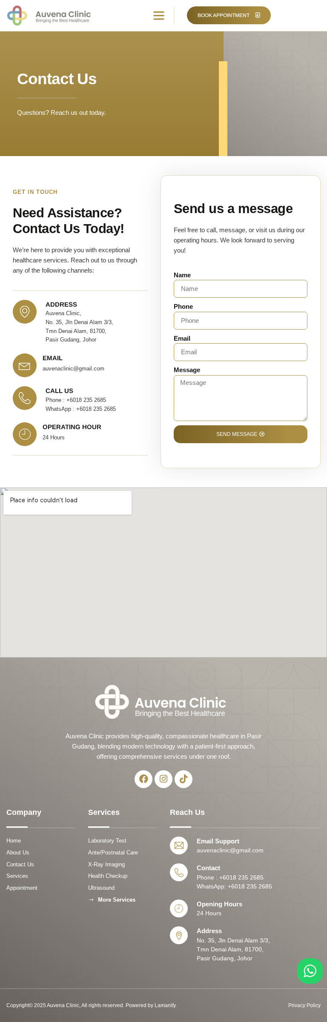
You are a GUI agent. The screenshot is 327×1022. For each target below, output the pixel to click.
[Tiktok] (183, 779)
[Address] (179, 935)
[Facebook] (143, 779)
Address (209, 930)
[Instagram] (163, 779)
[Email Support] (179, 845)
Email (182, 338)
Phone (183, 306)
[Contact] (179, 872)
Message (187, 369)
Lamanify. (166, 1005)
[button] (159, 15)
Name (182, 275)
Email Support (218, 841)
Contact (208, 867)
